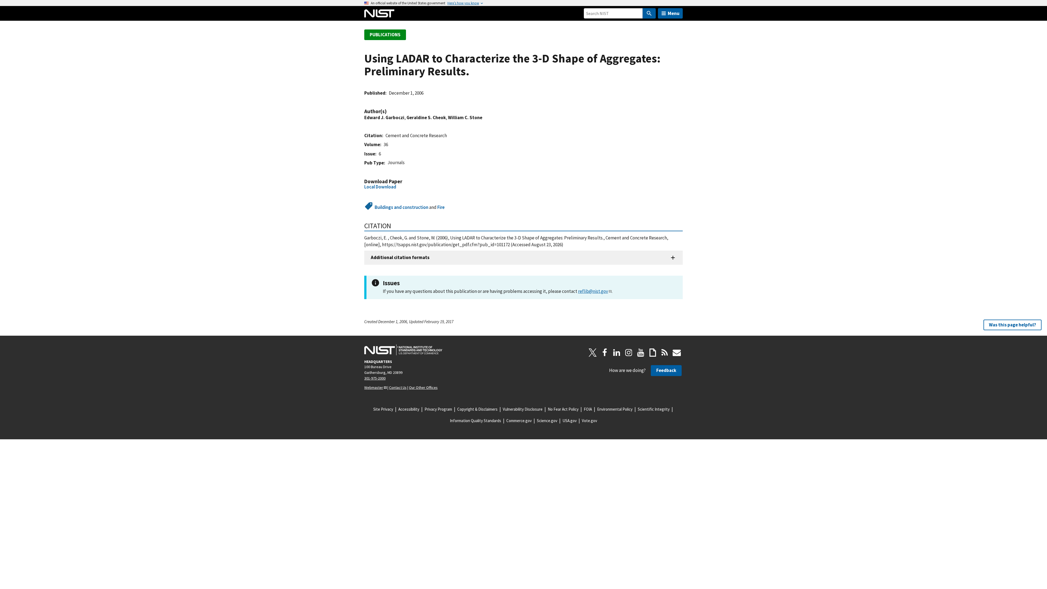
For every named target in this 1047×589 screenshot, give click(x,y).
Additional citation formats (400, 257)
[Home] (379, 13)
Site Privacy (383, 409)
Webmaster (373, 387)
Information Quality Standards (475, 420)
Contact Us (398, 387)
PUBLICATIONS (385, 35)
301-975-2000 (375, 378)
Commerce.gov (519, 420)
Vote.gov (589, 420)
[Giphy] (653, 353)
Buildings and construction (401, 207)
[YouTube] (641, 353)
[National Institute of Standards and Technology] (403, 349)
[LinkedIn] (617, 353)
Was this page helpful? (1012, 325)
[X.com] (593, 353)
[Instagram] (629, 353)
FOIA (588, 409)
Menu (673, 13)
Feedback (666, 370)
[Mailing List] (677, 353)
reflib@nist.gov (593, 291)
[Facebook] (605, 353)
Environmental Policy (615, 409)
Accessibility (408, 409)
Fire (441, 207)
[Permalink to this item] (389, 111)
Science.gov (547, 420)
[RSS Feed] (665, 353)
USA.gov (569, 420)
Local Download (380, 187)
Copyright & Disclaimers (477, 409)
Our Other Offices (423, 387)
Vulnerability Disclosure (523, 409)
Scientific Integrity (654, 409)
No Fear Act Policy (563, 409)
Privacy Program (438, 409)
